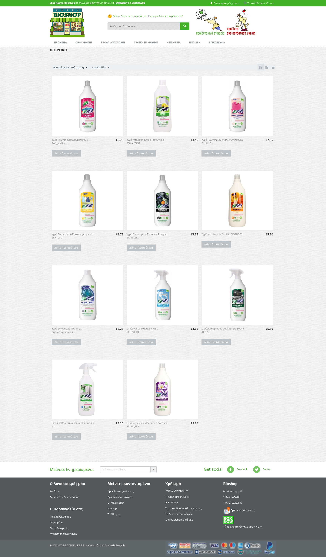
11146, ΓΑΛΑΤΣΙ (231, 497)
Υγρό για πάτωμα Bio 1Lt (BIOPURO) (221, 234)
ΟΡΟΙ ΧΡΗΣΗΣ (83, 42)
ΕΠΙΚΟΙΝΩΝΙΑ (217, 42)
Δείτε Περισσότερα (66, 153)
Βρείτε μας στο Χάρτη (243, 510)
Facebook (242, 469)
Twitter (266, 469)
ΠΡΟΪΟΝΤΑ (60, 42)
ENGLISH (194, 42)
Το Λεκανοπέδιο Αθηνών (179, 514)
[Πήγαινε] (153, 469)
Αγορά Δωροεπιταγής (120, 497)
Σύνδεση (55, 491)
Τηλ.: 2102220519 (232, 502)
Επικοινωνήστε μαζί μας (179, 519)
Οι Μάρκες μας (116, 502)
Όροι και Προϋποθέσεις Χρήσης (183, 508)
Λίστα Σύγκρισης (59, 528)
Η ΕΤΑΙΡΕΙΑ (174, 42)
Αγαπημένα (56, 522)
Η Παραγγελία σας (60, 516)
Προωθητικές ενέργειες (121, 491)
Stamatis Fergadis (115, 545)
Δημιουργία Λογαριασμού (64, 497)
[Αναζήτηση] (184, 26)
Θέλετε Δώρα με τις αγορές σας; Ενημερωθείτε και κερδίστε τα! (147, 16)
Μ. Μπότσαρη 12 (232, 491)
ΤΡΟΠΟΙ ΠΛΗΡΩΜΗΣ (146, 42)
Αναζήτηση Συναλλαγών (63, 533)
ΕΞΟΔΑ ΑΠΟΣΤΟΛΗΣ (113, 42)
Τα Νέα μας (114, 514)
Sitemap (112, 508)
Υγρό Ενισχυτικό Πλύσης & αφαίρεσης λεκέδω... (67, 330)
